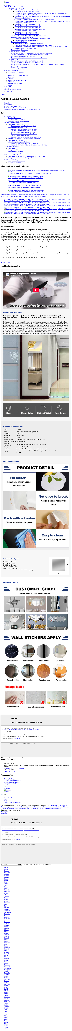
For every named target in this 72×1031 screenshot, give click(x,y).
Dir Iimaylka (4, 812)
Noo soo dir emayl (6, 262)
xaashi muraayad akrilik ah (19, 807)
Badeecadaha (8, 104)
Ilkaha (9, 74)
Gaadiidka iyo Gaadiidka (15, 83)
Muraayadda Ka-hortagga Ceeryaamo (18, 153)
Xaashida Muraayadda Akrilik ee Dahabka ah (27, 27)
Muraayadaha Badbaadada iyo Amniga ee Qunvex (29, 43)
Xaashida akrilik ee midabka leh (16, 119)
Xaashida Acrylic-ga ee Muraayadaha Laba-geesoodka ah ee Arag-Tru (30, 35)
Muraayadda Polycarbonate (15, 151)
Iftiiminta (10, 78)
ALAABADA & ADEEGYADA (13, 7)
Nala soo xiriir (8, 91)
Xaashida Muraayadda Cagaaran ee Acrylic (27, 32)
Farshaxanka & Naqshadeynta (16, 72)
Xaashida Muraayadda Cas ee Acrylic (25, 30)
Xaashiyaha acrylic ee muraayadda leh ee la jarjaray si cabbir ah (25, 191)
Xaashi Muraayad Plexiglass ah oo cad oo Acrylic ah (25, 10)
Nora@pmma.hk (9, 768)
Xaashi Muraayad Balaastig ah (16, 51)
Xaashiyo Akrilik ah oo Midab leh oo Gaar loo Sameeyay (27, 62)
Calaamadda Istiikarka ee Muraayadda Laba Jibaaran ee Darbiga (32, 38)
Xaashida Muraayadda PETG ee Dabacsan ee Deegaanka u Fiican (29, 54)
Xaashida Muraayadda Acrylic (16, 8)
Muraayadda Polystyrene (15, 148)
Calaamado (11, 81)
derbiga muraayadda (20, 808)
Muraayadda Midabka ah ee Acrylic (18, 127)
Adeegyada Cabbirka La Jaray (19, 67)
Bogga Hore (7, 5)
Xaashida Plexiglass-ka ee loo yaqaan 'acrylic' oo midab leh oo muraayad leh (32, 19)
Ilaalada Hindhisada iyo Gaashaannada (18, 121)
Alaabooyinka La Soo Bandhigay (59, 805)
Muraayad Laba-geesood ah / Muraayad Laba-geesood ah (24, 138)
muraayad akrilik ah (33, 807)
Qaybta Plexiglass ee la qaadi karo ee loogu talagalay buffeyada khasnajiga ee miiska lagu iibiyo (37, 64)
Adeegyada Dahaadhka (17, 69)
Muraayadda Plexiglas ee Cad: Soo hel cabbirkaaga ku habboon (25, 178)
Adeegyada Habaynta (14, 66)
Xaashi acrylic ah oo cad (14, 118)
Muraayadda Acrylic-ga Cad (15, 124)
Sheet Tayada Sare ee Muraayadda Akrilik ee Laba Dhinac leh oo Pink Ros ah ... (30, 173)
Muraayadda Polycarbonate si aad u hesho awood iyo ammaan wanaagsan (31, 53)
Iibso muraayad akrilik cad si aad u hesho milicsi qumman (24, 187)
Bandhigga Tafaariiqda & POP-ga (17, 80)
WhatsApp (4, 813)
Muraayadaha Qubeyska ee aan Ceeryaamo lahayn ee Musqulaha (29, 58)
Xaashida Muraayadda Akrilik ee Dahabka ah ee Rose (30, 29)
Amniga (10, 85)
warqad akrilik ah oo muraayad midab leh (51, 807)
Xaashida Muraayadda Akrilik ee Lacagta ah (27, 11)
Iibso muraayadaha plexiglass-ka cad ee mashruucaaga (23, 182)
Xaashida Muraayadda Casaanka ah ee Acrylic (28, 26)
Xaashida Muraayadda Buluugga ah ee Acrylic (28, 24)
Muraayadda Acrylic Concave (19, 50)
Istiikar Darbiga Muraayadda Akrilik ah (22, 37)
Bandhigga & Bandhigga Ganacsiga (18, 75)
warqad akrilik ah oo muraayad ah (36, 808)
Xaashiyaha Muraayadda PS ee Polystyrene (23, 56)
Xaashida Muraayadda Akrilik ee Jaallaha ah (27, 34)
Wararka (6, 88)
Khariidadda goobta (6, 807)
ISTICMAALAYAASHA (11, 70)
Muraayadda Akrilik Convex (19, 42)
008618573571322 (9, 771)
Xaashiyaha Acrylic (13, 59)
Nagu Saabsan (8, 86)
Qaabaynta (11, 77)
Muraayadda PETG (13, 150)
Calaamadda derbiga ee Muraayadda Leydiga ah (28, 40)
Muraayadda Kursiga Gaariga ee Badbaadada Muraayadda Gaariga (33, 45)
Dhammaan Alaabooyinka (53, 808)
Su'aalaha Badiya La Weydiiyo (12, 89)
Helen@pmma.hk (19, 768)
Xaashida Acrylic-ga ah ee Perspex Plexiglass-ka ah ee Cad (27, 61)
